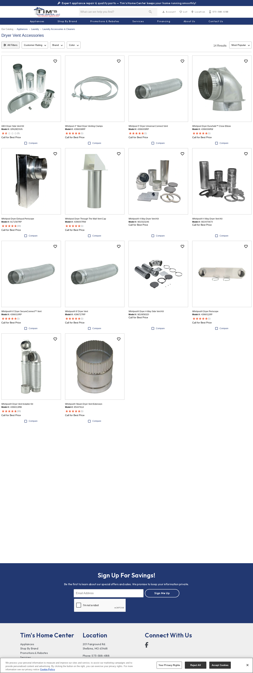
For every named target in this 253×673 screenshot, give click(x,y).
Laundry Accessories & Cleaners (59, 29)
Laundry (35, 29)
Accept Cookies (220, 665)
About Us (189, 21)
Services (138, 21)
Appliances (37, 21)
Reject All (195, 665)
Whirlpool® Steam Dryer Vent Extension (83, 404)
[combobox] (35, 45)
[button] (163, 12)
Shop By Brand (67, 21)
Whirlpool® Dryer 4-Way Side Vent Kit (146, 311)
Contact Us (216, 21)
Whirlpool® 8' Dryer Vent (76, 311)
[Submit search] (150, 12)
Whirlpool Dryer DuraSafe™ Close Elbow (211, 126)
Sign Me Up (162, 593)
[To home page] (47, 12)
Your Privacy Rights (169, 665)
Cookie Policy (47, 669)
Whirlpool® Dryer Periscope (205, 311)
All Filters (12, 45)
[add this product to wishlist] (55, 61)
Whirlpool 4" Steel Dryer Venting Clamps (84, 126)
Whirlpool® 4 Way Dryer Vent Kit (144, 219)
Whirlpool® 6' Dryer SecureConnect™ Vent (21, 311)
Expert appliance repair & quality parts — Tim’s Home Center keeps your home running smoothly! (128, 3)
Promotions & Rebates (104, 21)
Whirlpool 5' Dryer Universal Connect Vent (148, 126)
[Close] (247, 665)
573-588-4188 (100, 655)
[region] (126, 665)
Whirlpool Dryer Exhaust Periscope (17, 219)
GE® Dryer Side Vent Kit (12, 126)
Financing (163, 21)
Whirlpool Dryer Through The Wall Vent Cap (85, 219)
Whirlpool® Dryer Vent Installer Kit (17, 404)
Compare (33, 143)
